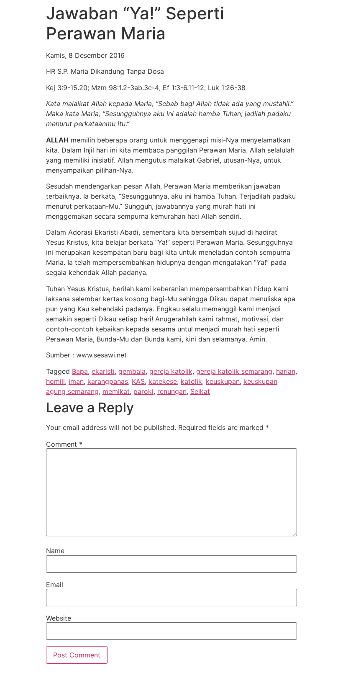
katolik (191, 381)
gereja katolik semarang (234, 371)
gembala (132, 371)
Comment (64, 444)
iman (76, 381)
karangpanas (107, 381)
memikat (116, 391)
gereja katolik (170, 371)
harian (285, 371)
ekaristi (103, 371)
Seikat (200, 391)
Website (58, 618)
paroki (143, 391)
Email (54, 584)
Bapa (80, 371)
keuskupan (223, 381)
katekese (162, 381)
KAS (138, 381)
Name (55, 550)
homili (55, 381)
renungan (172, 391)
